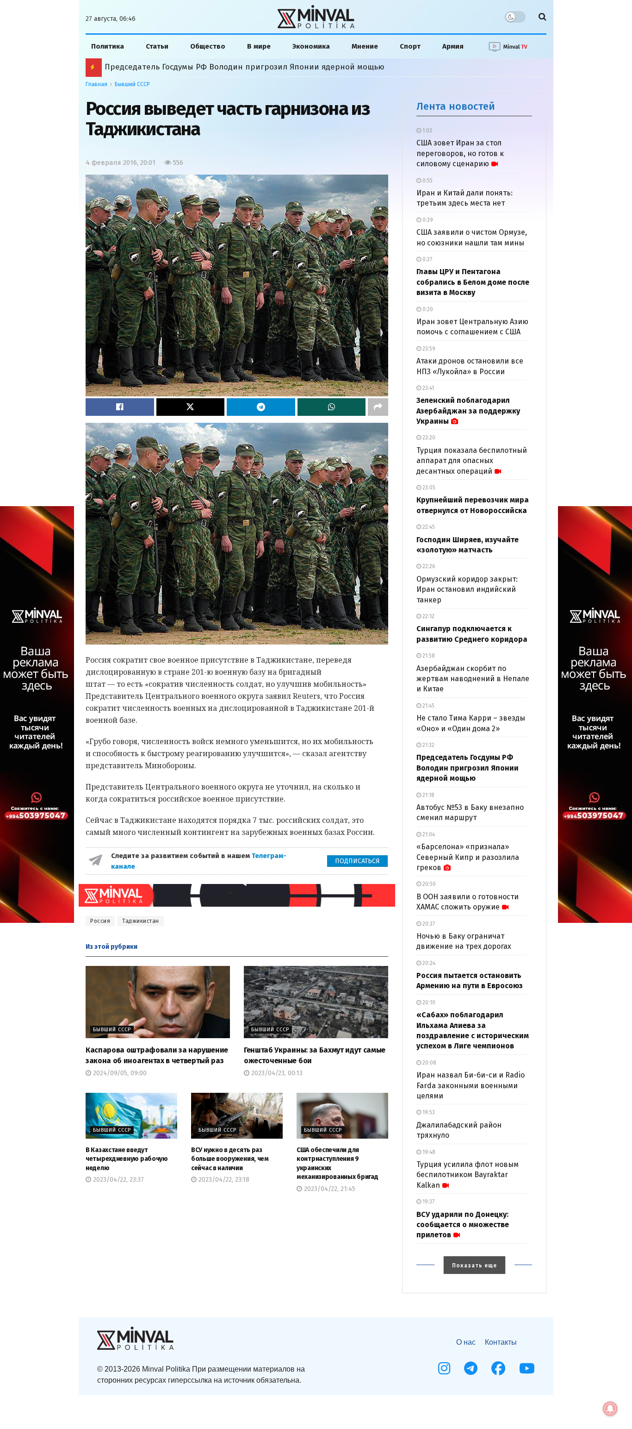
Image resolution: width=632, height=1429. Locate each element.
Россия (100, 921)
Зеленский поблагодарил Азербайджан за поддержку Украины (468, 411)
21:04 (428, 834)
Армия (453, 46)
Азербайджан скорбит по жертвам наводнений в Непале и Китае (472, 679)
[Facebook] (498, 1368)
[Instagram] (444, 1368)
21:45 (427, 705)
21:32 (427, 745)
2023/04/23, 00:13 (276, 1073)
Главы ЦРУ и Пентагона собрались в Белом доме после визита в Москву (472, 282)
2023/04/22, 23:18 (223, 1180)
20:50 (428, 884)
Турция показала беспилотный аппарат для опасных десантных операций (471, 461)
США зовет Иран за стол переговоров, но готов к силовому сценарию (460, 153)
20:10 (428, 1002)
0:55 (427, 180)
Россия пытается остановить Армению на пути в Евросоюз (219, 67)
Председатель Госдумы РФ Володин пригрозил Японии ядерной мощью (467, 768)
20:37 (428, 924)
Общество (207, 46)
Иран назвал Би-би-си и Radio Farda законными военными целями (470, 1085)
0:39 (427, 220)
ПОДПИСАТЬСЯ (357, 861)
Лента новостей (455, 106)
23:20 (428, 437)
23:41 (427, 388)
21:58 (428, 655)
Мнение (365, 46)
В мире (259, 46)
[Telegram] (470, 1368)
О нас (466, 1342)
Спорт (410, 46)
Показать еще (474, 1265)
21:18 (427, 795)
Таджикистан (140, 921)
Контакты (501, 1342)
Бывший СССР (132, 84)
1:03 (426, 130)
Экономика (311, 46)
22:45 (428, 527)
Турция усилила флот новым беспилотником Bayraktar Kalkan (467, 1175)
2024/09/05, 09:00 (119, 1073)
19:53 (428, 1112)
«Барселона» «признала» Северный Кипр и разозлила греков (467, 857)
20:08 (428, 1062)
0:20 (427, 309)
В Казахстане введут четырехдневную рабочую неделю (127, 1159)
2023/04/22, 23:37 (117, 1180)
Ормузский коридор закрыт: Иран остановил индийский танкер (467, 589)
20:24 (428, 963)
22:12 (427, 616)
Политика (107, 46)
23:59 (428, 348)
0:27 (426, 259)
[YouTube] (527, 1368)
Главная (96, 84)
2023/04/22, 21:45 (328, 1189)
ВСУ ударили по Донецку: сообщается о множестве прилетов (462, 1225)
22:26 (428, 566)
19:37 (427, 1201)
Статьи (157, 46)
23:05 (428, 487)
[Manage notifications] (610, 1408)
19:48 (428, 1152)
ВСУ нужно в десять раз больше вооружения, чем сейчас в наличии (230, 1159)
